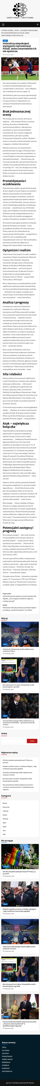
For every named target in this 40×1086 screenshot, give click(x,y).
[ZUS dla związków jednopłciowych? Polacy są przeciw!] (20, 856)
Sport (5, 40)
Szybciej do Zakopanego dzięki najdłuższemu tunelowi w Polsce (17, 774)
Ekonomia (6, 807)
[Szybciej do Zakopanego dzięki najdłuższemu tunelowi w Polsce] (20, 634)
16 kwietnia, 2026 (9, 653)
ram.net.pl (5, 1053)
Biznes (5, 803)
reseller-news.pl (7, 1059)
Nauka (5, 815)
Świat (4, 826)
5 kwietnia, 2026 (8, 1028)
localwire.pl (6, 1068)
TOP (4, 834)
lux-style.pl (5, 1050)
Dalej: (20, 607)
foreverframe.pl (7, 1056)
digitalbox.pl (6, 1062)
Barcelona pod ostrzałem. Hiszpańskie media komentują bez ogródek (18, 686)
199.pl (4, 1047)
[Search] (37, 24)
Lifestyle (5, 811)
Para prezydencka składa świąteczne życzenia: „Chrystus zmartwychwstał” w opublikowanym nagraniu (18, 787)
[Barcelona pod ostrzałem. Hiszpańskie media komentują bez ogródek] (20, 670)
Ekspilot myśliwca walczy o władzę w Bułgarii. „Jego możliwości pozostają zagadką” (20, 767)
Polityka (5, 819)
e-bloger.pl (5, 1065)
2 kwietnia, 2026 (8, 727)
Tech (4, 830)
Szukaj (4, 733)
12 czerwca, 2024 (8, 54)
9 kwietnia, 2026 (9, 689)
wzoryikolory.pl (7, 1071)
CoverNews (15, 1083)
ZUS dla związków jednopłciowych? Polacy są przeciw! (17, 761)
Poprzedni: (19, 597)
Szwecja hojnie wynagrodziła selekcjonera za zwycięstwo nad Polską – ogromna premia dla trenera (19, 722)
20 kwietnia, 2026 (9, 876)
